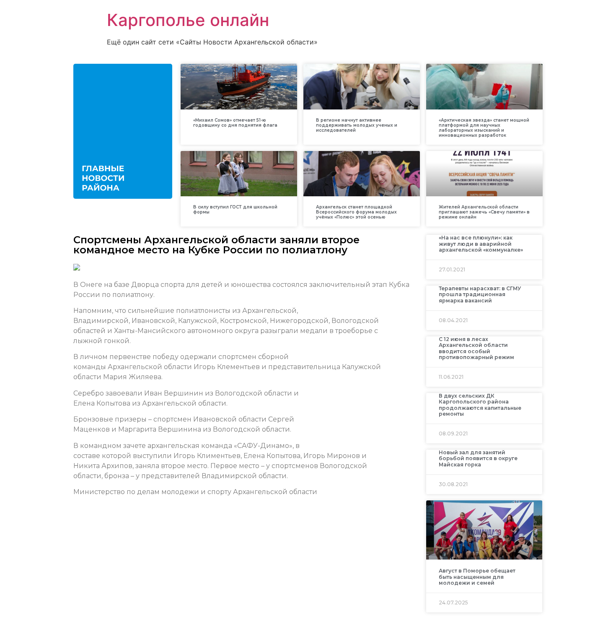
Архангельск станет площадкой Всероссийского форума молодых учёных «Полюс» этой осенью (356, 212)
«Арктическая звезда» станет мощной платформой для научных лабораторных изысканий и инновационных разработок (484, 127)
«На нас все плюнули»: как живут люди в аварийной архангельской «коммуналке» (481, 243)
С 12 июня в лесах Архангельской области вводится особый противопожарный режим (476, 348)
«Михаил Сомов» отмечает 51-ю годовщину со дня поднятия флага (235, 122)
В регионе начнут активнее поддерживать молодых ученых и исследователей (356, 125)
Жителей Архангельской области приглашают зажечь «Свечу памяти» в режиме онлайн (484, 212)
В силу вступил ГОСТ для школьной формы (235, 209)
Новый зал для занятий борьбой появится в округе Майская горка (478, 458)
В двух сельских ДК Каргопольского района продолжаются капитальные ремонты (480, 405)
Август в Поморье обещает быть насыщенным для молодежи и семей (477, 577)
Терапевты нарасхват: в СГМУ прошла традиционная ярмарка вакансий (480, 294)
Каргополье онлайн (188, 20)
